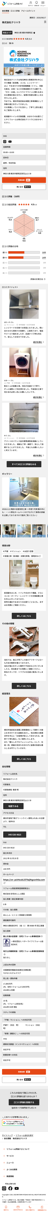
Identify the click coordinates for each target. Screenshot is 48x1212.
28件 (44, 257)
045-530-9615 (14, 834)
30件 (44, 252)
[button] (9, 530)
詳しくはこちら (24, 615)
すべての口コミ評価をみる (24, 464)
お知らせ (36, 5)
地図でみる (13, 806)
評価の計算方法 (36, 279)
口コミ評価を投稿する (24, 1102)
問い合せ (23, 186)
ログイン (30, 5)
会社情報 (5, 10)
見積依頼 (23, 180)
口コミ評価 (15, 10)
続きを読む (37, 342)
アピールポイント (28, 10)
